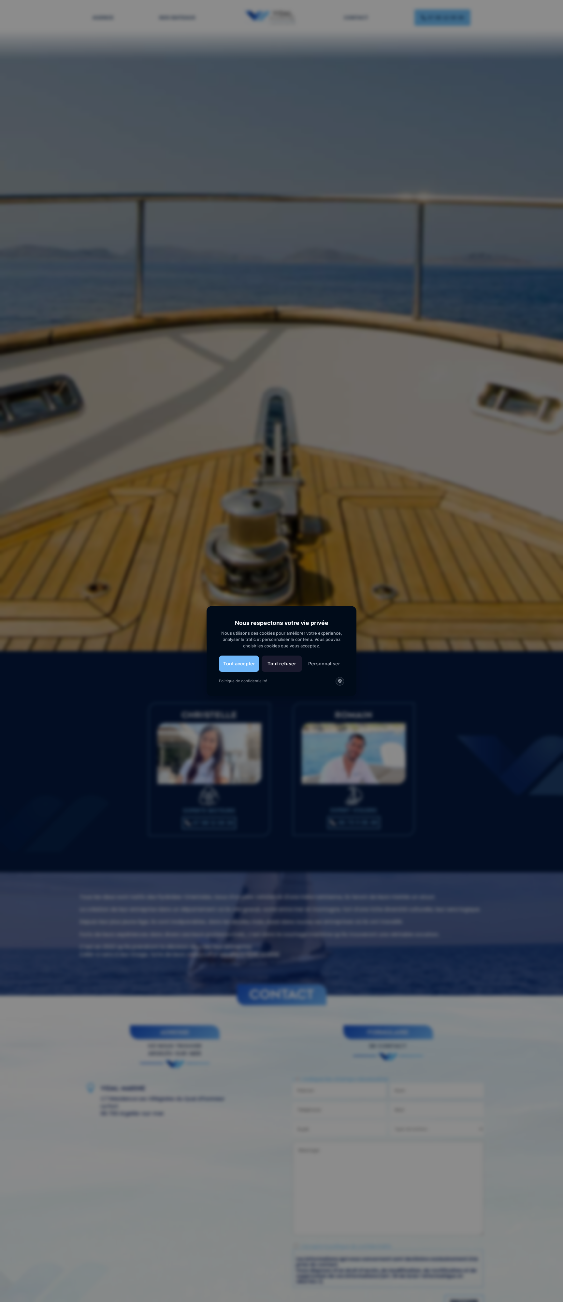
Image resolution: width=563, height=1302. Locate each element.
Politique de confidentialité (243, 681)
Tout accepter (239, 663)
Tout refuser (281, 663)
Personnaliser (324, 663)
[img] (340, 681)
